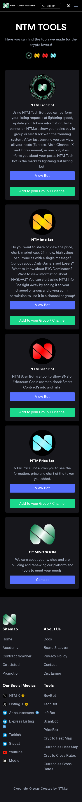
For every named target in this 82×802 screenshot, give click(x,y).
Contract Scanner (17, 656)
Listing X (16, 704)
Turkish (14, 735)
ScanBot (51, 721)
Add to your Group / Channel (42, 191)
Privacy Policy (56, 656)
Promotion (11, 673)
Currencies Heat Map (61, 747)
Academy (10, 647)
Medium (15, 760)
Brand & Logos (56, 647)
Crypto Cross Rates (60, 755)
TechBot (51, 704)
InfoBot (50, 713)
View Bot (42, 175)
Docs (48, 639)
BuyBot (50, 695)
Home (7, 639)
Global (14, 743)
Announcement (21, 713)
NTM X (14, 695)
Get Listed (11, 664)
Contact (42, 579)
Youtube (15, 752)
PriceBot (51, 730)
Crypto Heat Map (58, 738)
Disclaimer (52, 673)
